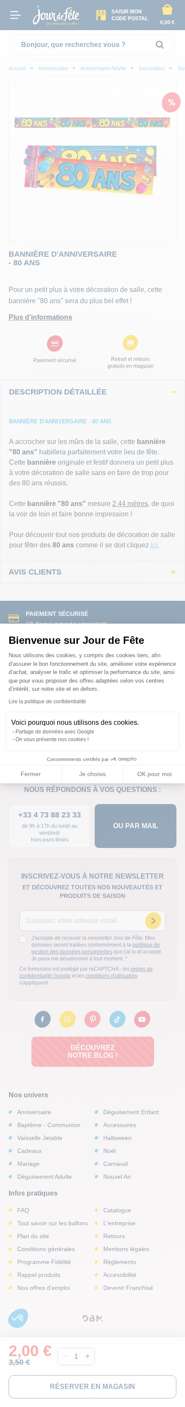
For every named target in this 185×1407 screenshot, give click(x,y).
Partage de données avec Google (54, 732)
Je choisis (92, 773)
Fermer (31, 773)
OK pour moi (154, 773)
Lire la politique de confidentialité (47, 702)
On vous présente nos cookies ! (52, 739)
